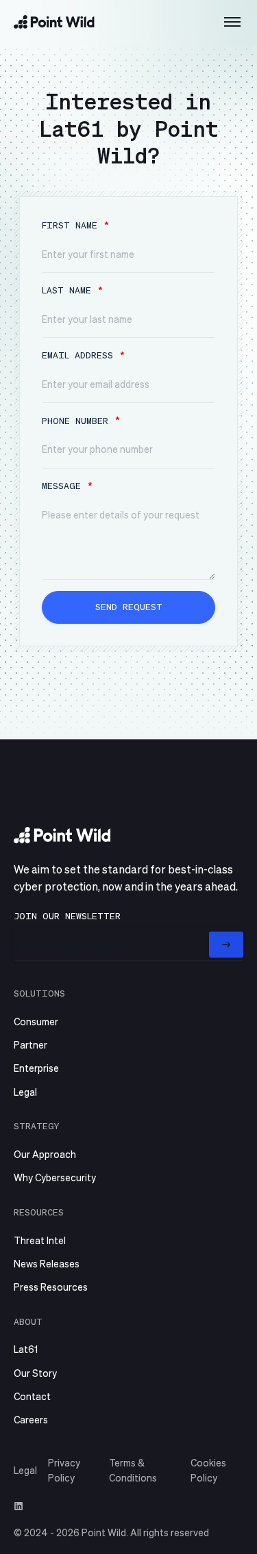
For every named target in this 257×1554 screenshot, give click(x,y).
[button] (232, 22)
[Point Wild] (54, 22)
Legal (25, 1470)
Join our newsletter (67, 915)
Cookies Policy (208, 1470)
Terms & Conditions (133, 1470)
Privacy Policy (64, 1470)
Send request (128, 606)
